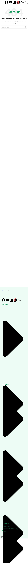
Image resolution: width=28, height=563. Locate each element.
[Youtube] (10, 2)
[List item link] (14, 344)
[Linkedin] (14, 2)
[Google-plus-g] (22, 2)
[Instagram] (18, 2)
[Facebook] (6, 2)
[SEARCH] (25, 27)
